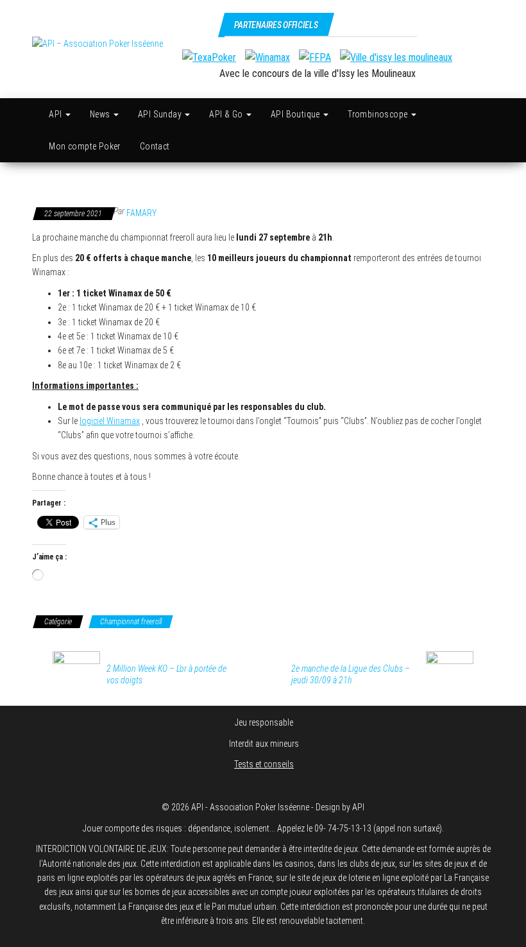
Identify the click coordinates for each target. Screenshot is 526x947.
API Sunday (160, 114)
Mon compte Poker (84, 146)
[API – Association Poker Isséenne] (32, 114)
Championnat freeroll (131, 621)
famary (141, 213)
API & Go (227, 114)
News (101, 114)
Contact (155, 146)
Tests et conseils (264, 764)
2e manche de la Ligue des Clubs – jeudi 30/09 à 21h (350, 674)
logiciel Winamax (110, 421)
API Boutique (296, 114)
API (56, 114)
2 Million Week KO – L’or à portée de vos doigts (166, 674)
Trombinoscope (379, 114)
